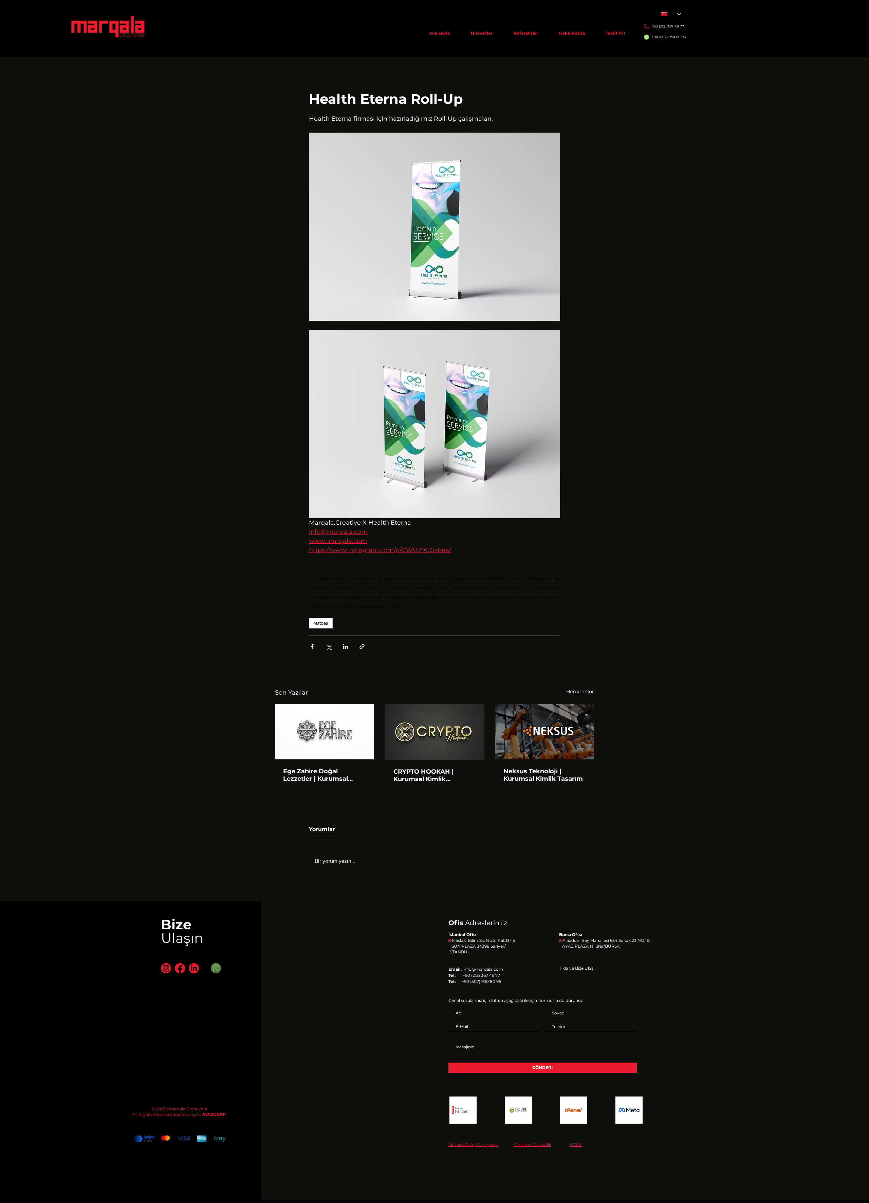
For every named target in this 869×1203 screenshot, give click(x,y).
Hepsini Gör (580, 691)
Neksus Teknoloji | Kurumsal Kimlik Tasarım (543, 775)
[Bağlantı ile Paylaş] (362, 646)
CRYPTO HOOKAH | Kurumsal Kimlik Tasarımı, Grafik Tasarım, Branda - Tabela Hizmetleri (433, 775)
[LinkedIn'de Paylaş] (345, 646)
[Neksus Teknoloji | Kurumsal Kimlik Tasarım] (544, 731)
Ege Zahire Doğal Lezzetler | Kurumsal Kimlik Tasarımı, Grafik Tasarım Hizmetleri (319, 775)
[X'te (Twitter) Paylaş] (329, 646)
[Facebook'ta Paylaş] (312, 646)
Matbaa (320, 623)
